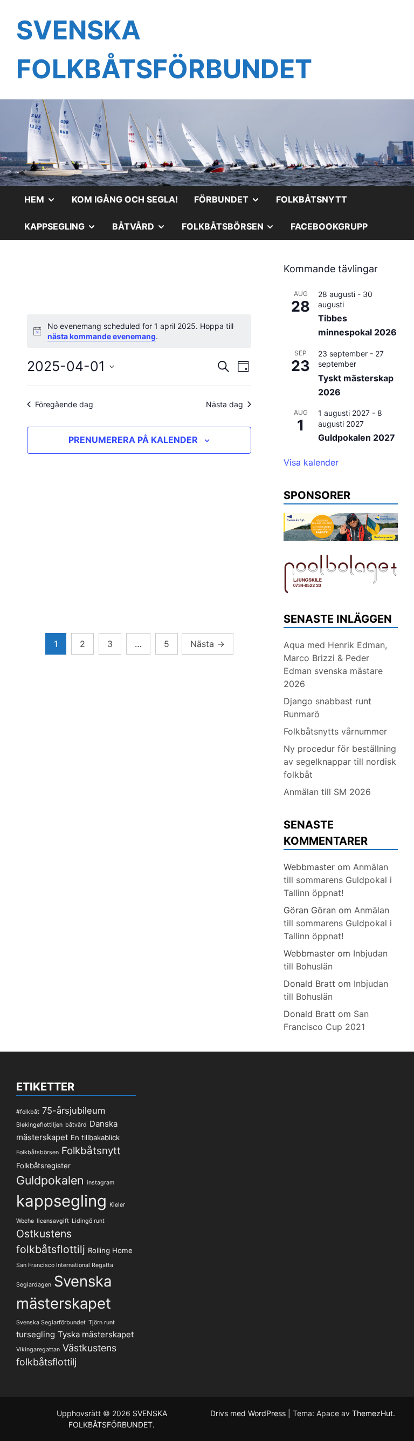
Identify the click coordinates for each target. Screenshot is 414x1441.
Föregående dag (64, 404)
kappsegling (61, 1200)
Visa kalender (311, 462)
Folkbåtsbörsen (232, 230)
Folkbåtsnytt (311, 199)
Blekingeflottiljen (39, 1124)
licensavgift (53, 1220)
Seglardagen (33, 1284)
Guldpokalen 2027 (356, 437)
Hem (44, 203)
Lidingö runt (88, 1220)
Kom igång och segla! (125, 199)
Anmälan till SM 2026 (327, 791)
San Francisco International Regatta (64, 1265)
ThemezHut (372, 1413)
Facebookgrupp (329, 226)
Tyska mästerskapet (96, 1334)
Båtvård (143, 230)
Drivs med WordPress (249, 1413)
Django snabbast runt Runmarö (327, 707)
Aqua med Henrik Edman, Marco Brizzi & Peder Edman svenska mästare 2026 (335, 664)
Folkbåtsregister (43, 1165)
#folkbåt (27, 1111)
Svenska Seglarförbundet (51, 1322)
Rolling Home (110, 1250)
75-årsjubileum (73, 1110)
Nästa (207, 643)
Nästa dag (224, 404)
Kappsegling (64, 230)
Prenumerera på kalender (133, 439)
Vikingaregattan (38, 1349)
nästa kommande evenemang (101, 336)
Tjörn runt (101, 1322)
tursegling (35, 1334)
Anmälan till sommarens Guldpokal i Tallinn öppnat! (338, 879)
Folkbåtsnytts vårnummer (335, 731)
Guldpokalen (50, 1180)
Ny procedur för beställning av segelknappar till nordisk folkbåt (340, 761)
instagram (100, 1182)
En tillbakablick (95, 1137)
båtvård (76, 1124)
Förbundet (231, 203)
